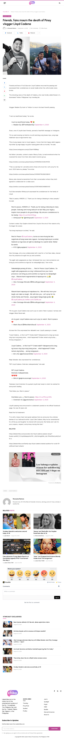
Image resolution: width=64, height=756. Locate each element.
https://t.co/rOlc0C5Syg (27, 215)
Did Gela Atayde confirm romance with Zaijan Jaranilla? (30, 631)
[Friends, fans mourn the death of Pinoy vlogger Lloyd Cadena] (32, 56)
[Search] (59, 3)
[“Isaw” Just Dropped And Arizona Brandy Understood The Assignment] (47, 546)
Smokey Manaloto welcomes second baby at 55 (15, 532)
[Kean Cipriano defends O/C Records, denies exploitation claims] (7, 624)
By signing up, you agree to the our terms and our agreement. (23, 733)
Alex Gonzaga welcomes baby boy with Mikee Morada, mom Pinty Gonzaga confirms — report (35, 641)
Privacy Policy (33, 733)
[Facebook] (4, 83)
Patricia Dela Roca (39, 535)
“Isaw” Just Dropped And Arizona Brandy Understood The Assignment (47, 557)
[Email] (4, 99)
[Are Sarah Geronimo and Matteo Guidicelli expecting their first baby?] (7, 651)
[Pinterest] (4, 91)
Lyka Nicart (7, 535)
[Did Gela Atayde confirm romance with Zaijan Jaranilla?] (7, 633)
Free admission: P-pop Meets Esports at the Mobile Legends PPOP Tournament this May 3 (16, 558)
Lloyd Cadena (13, 490)
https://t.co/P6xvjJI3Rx (43, 397)
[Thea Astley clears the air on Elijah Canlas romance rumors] (7, 660)
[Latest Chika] (32, 3)
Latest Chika (7, 16)
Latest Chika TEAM (39, 560)
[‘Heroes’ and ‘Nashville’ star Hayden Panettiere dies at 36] (47, 521)
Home (12, 11)
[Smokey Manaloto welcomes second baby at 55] (16, 521)
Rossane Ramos (12, 28)
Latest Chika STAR (8, 562)
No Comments (34, 28)
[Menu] (5, 3)
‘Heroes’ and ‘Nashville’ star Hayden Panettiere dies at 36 (45, 532)
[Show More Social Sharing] (39, 33)
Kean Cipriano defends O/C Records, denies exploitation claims (32, 622)
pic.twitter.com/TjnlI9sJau (32, 299)
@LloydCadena (27, 236)
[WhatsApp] (4, 95)
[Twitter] (4, 87)
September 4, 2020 (42, 125)
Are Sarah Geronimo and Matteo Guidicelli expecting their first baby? (34, 649)
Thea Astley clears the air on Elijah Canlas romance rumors (30, 658)
